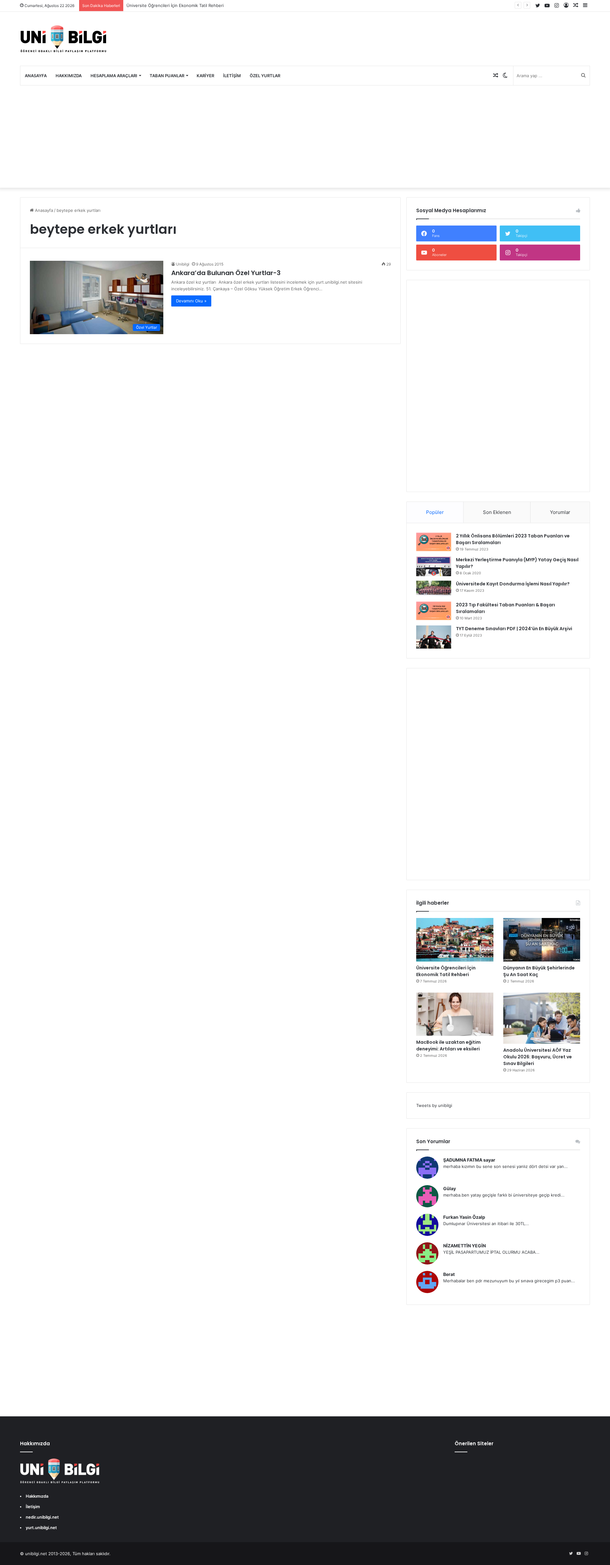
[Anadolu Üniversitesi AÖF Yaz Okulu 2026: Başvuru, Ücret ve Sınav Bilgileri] (541, 1018)
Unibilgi (182, 264)
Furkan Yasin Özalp (464, 1217)
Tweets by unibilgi (434, 1105)
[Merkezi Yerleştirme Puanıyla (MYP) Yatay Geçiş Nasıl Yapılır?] (433, 566)
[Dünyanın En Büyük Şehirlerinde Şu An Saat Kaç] (541, 939)
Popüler (435, 512)
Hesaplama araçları (114, 75)
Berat (449, 1274)
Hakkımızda (69, 75)
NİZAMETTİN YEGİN (464, 1245)
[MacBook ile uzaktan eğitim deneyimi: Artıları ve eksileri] (454, 1014)
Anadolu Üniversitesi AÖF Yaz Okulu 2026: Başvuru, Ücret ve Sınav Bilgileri (537, 1057)
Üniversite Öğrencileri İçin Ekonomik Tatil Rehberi (175, 5)
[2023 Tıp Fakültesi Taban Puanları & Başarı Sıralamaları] (433, 611)
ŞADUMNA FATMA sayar (469, 1160)
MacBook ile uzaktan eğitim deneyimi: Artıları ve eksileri (448, 1045)
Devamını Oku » (191, 300)
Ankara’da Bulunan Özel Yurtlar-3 (226, 272)
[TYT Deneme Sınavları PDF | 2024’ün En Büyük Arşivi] (433, 637)
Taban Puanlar (167, 75)
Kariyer (205, 75)
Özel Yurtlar (265, 75)
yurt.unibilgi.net (41, 1527)
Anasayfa (36, 75)
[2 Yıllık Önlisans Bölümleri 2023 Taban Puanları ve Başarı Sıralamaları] (433, 542)
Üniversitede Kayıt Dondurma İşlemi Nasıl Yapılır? (513, 584)
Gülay (449, 1188)
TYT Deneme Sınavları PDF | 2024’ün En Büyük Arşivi (514, 628)
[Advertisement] (305, 136)
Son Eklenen (497, 512)
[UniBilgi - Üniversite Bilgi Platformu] (63, 38)
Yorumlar (560, 512)
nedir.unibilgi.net (42, 1517)
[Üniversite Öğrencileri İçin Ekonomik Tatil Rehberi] (454, 939)
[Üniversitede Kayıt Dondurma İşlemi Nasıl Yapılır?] (433, 589)
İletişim (232, 75)
